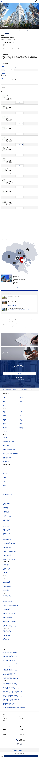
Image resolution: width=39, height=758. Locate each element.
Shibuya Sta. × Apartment (7, 585)
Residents (5, 729)
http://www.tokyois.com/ (12, 305)
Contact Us (21, 755)
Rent (4, 714)
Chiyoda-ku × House (6, 515)
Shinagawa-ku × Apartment (7, 516)
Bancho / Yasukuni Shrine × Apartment (9, 660)
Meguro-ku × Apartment (6, 519)
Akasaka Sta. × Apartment (7, 586)
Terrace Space (5, 482)
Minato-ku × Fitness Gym (7, 539)
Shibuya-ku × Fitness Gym (7, 544)
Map (27, 48)
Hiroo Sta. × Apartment (6, 582)
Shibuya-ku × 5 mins (6, 564)
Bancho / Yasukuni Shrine (7, 446)
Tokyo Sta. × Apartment (6, 589)
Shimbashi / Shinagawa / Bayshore (8, 441)
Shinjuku (4, 420)
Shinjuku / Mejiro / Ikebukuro (7, 457)
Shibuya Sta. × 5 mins (6, 635)
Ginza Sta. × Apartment (6, 590)
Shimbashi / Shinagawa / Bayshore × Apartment (10, 655)
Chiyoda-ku (21, 400)
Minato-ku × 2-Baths (6, 526)
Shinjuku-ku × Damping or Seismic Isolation (9, 548)
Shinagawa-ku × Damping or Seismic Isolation (10, 554)
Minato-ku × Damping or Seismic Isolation (9, 540)
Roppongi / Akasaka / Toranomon (8, 438)
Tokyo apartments (5, 716)
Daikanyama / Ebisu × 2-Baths (7, 674)
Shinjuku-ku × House (6, 512)
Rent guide (21, 718)
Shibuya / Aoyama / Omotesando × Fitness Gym (10, 692)
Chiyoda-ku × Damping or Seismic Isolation (9, 551)
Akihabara (21, 427)
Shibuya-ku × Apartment (6, 508)
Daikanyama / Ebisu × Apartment (8, 659)
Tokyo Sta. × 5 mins (6, 639)
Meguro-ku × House (6, 520)
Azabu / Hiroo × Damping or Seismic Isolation (10, 683)
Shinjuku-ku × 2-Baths (6, 530)
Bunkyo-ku (21, 402)
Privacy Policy (22, 734)
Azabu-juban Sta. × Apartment (7, 581)
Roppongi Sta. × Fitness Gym (7, 601)
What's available (20, 48)
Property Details (12, 48)
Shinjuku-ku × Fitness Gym (7, 547)
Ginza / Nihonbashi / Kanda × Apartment (9, 661)
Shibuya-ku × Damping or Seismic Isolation (9, 546)
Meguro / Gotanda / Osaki (7, 450)
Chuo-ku (21, 396)
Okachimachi (5, 427)
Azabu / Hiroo (5, 437)
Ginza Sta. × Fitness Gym (7, 622)
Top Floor (4, 485)
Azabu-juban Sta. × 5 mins (7, 631)
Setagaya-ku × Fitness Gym (7, 558)
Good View (4, 486)
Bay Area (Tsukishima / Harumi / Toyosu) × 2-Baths (10, 678)
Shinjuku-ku (21, 397)
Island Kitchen (5, 473)
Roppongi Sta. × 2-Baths (6, 595)
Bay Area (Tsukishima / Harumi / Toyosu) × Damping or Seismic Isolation (14, 707)
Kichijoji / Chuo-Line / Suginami (7, 458)
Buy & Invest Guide (6, 724)
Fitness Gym (5, 491)
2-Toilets (4, 477)
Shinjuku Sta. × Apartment (7, 587)
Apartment (4, 468)
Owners (4, 727)
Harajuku (4, 419)
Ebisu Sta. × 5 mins (6, 634)
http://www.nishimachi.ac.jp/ (13, 298)
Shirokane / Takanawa (6, 440)
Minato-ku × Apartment (6, 503)
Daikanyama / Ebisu (6, 445)
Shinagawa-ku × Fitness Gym (7, 552)
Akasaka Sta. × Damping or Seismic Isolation (10, 616)
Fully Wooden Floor (6, 480)
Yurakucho (21, 411)
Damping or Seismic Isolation (7, 494)
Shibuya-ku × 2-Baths (6, 529)
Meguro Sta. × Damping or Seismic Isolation (9, 626)
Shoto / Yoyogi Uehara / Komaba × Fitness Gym (10, 695)
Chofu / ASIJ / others (6, 461)
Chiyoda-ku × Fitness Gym (7, 550)
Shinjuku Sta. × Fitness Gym (7, 617)
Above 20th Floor (5, 484)
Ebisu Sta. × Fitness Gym (7, 609)
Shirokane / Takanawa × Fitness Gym (8, 687)
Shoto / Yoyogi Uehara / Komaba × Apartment (10, 657)
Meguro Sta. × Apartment (7, 591)
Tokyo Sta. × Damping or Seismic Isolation (9, 621)
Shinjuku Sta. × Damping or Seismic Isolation (10, 618)
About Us (21, 729)
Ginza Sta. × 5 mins (6, 640)
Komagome (21, 424)
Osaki (20, 415)
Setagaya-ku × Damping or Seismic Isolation (9, 559)
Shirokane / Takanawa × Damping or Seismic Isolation (11, 688)
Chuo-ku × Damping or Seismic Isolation (9, 543)
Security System (5, 488)
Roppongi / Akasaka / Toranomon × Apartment (10, 652)
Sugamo (4, 424)
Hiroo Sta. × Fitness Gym (7, 606)
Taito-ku (4, 405)
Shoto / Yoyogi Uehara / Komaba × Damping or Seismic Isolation (12, 696)
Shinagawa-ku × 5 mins (6, 568)
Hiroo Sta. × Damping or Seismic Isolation (9, 608)
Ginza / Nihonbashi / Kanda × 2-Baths (8, 677)
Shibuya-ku (4, 397)
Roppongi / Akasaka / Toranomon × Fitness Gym (10, 684)
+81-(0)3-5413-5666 (19, 380)
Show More (5, 431)
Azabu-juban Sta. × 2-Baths (7, 596)
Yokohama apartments (23, 716)
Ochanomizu (21, 428)
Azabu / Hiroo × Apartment (7, 651)
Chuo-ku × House (5, 507)
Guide (4, 731)
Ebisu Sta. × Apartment (6, 583)
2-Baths (4, 476)
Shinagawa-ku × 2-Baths (6, 533)
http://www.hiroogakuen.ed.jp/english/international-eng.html (18, 309)
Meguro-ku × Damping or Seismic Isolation (9, 556)
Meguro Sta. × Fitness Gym (7, 625)
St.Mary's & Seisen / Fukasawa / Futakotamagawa (10, 453)
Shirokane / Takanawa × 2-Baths (8, 669)
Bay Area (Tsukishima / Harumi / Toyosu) (9, 449)
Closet (4, 481)
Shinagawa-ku (5, 400)
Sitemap (4, 734)
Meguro (21, 416)
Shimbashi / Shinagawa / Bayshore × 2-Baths (10, 670)
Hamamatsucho (22, 412)
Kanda (4, 428)
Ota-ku (4, 404)
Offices (21, 727)
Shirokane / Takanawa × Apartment (8, 653)
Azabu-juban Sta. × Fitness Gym (8, 604)
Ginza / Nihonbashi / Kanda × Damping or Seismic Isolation (12, 704)
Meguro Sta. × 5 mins (6, 642)
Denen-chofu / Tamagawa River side (8, 454)
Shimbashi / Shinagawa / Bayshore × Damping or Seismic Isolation (13, 691)
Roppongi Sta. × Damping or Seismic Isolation (10, 602)
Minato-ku (4, 396)
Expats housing (5, 718)
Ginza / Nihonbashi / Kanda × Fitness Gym (9, 703)
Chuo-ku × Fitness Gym (6, 542)
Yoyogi (20, 419)
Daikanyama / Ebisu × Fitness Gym (8, 700)
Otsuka (21, 423)
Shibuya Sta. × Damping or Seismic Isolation (9, 613)
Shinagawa (4, 415)
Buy (4, 720)
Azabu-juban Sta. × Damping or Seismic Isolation (10, 605)
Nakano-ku (4, 401)
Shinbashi (4, 412)
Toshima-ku (5, 402)
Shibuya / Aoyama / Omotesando (8, 442)
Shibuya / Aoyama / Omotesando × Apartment (10, 656)
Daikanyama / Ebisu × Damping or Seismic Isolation (11, 699)
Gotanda (4, 416)
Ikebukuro (4, 423)
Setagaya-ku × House (6, 523)
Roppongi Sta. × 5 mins (6, 630)
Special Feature (3, 48)
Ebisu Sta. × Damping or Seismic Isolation (9, 610)
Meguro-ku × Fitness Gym (7, 555)
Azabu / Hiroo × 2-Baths (6, 666)
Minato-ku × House (6, 504)
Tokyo (4, 411)
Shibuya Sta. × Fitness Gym (7, 612)
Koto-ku (21, 404)
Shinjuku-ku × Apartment (6, 511)
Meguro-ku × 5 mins (6, 569)
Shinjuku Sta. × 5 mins (6, 638)
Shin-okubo (21, 420)
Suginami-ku (21, 401)
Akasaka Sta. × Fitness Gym (7, 614)
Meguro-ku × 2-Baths (6, 534)
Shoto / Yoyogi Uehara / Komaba (8, 444)
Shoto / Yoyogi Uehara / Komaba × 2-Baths (9, 673)
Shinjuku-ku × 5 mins (6, 565)
